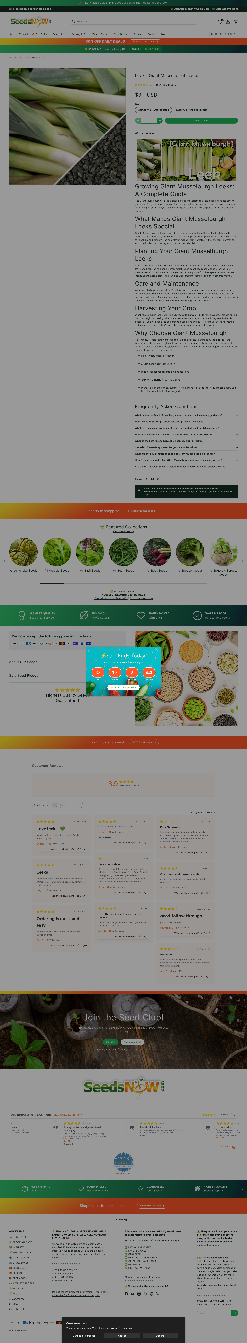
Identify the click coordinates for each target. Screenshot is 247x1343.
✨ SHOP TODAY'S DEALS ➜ (123, 687)
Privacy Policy (127, 1328)
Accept (122, 1335)
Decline (160, 1335)
